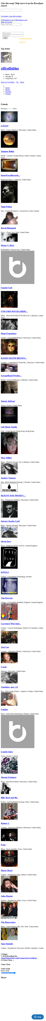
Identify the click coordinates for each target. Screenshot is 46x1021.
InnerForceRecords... (10, 175)
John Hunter (7, 896)
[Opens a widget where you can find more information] (37, 1017)
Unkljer (4, 709)
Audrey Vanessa (8, 478)
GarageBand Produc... (11, 375)
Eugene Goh (6, 288)
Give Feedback (31, 958)
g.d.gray (5, 126)
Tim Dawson (7, 598)
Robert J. (5, 823)
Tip (17, 82)
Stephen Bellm (7, 151)
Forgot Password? (25, 38)
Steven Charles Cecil (10, 521)
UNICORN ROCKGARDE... (14, 311)
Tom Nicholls (7, 944)
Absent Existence (8, 777)
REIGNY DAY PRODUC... (13, 495)
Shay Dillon (6, 458)
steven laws (6, 541)
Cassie (4, 667)
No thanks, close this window (11, 16)
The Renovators (8, 922)
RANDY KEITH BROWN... (14, 358)
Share (22, 82)
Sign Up (22, 42)
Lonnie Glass (7, 752)
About (3, 958)
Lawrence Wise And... (11, 623)
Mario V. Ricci (7, 245)
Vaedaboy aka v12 (9, 687)
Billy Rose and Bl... (9, 797)
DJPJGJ (5, 572)
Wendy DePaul (8, 401)
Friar (3, 845)
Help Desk (10, 958)
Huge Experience (8, 333)
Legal (16, 958)
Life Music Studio (9, 427)
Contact (22, 958)
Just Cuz (5, 647)
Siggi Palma (6, 206)
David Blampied (8, 228)
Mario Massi (6, 870)
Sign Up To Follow (8, 82)
